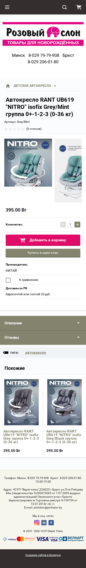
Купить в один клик (43, 252)
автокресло (35, 352)
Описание (13, 323)
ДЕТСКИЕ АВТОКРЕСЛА (32, 86)
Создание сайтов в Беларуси (43, 555)
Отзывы (12, 337)
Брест (68, 55)
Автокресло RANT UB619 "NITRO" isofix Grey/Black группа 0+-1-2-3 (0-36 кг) (63, 436)
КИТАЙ (11, 270)
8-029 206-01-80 (43, 61)
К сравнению (28, 280)
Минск (18, 55)
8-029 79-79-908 (43, 55)
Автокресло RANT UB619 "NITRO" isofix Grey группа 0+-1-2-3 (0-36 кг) (21, 436)
